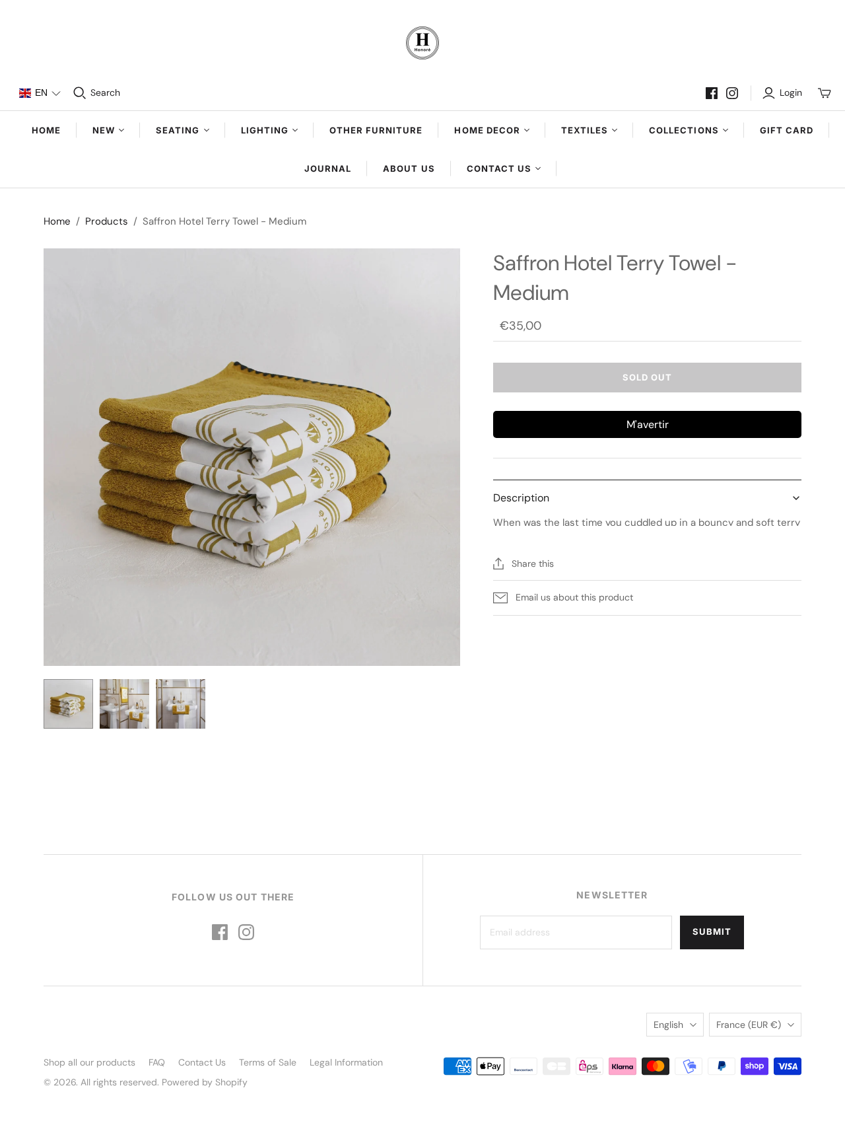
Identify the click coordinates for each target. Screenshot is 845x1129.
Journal (327, 168)
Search (105, 92)
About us (408, 168)
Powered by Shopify (205, 1082)
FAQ (157, 1062)
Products (106, 221)
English (668, 1025)
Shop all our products (89, 1062)
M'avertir (647, 424)
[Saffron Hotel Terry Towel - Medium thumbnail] (68, 704)
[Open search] (79, 93)
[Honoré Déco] (422, 42)
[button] (39, 93)
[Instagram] (732, 93)
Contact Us (202, 1062)
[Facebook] (711, 93)
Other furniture (376, 130)
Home (46, 130)
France (748, 1025)
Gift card (786, 130)
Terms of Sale (267, 1062)
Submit (712, 931)
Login (791, 92)
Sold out (647, 377)
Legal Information (346, 1062)
